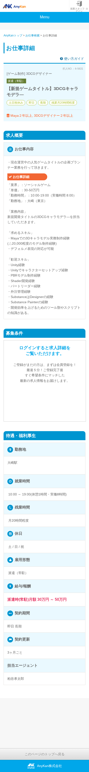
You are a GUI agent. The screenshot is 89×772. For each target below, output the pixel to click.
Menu (44, 17)
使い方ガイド (74, 59)
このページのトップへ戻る (45, 754)
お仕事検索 (32, 35)
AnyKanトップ (13, 35)
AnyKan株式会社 (49, 766)
